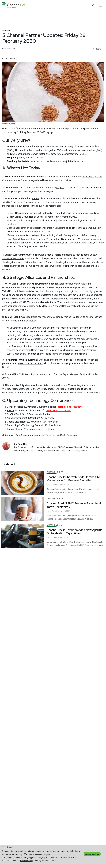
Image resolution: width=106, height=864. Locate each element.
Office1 (42, 359)
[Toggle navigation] (100, 5)
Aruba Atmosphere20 (18, 418)
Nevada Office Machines (30, 363)
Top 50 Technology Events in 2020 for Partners (39, 425)
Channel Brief (55, 472)
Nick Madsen (13, 346)
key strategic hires (35, 235)
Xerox (61, 283)
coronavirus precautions (58, 410)
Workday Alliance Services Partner (19, 389)
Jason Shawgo (14, 339)
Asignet (60, 187)
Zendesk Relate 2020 (18, 406)
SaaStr (10, 414)
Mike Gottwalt (14, 327)
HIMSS (10, 410)
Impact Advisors (44, 385)
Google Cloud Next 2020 (19, 421)
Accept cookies (92, 854)
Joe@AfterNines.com (73, 161)
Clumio (35, 198)
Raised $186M (14, 213)
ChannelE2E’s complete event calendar (34, 429)
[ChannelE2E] (14, 5)
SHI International (27, 374)
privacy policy (26, 860)
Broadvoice (31, 317)
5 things (6, 30)
